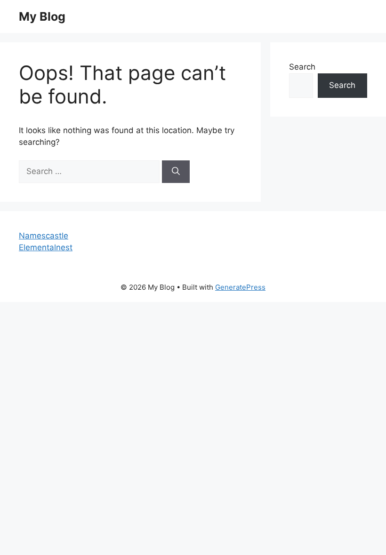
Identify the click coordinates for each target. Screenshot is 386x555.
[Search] (176, 171)
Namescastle (43, 235)
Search (302, 66)
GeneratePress (240, 287)
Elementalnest (45, 247)
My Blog (42, 16)
